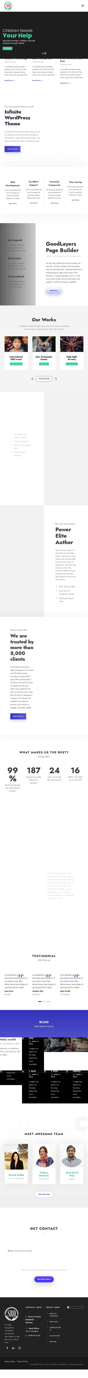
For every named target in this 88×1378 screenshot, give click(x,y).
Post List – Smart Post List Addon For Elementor (31, 1372)
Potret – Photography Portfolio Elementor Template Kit (68, 1372)
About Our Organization (54, 1314)
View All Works (44, 379)
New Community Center (44, 358)
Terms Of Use (23, 1361)
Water (46, 364)
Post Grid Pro (21, 1372)
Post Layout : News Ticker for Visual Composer (25, 1372)
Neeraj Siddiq (16, 1175)
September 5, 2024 (11, 1044)
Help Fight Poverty (72, 358)
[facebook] (7, 1348)
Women (75, 364)
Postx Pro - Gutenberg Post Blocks (49, 1372)
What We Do (54, 1321)
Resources (53, 1341)
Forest (12, 364)
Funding (69, 364)
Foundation (18, 364)
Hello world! (8, 1039)
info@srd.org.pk (34, 1335)
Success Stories (55, 1335)
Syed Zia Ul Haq (72, 1174)
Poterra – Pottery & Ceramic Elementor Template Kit (54, 1372)
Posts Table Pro (46, 1372)
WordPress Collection (18, 1372)
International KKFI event (16, 358)
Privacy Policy (10, 1361)
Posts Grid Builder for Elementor (42, 1372)
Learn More (13, 203)
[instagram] (20, 1348)
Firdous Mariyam (44, 1174)
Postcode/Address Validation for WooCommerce (37, 1372)
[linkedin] (13, 1348)
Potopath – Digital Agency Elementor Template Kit (61, 1372)
